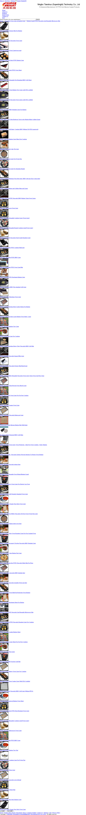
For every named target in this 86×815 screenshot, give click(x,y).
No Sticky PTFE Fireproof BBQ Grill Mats (11, 435)
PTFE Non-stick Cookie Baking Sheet (10, 632)
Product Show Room (9, 812)
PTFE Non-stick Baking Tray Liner (9, 326)
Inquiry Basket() (21, 1)
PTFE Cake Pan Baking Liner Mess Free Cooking (13, 139)
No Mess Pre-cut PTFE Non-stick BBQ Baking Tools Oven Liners (18, 198)
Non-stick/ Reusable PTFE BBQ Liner (10, 257)
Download (19, 812)
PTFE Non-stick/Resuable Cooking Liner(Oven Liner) (14, 720)
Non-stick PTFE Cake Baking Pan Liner (11, 553)
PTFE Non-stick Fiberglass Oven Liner (10, 297)
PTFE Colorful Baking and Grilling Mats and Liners (14, 188)
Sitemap (13, 1)
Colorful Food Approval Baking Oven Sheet (12, 701)
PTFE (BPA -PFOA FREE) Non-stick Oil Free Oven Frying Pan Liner (19, 513)
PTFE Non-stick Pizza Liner (7, 770)
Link (50, 812)
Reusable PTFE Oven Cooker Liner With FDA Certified (15, 681)
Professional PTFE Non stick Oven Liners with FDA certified (16, 99)
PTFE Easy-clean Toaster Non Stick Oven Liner (13, 504)
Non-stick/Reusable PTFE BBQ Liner (10, 740)
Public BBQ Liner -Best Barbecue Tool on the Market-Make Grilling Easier (20, 119)
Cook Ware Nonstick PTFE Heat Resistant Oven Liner (14, 711)
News (24, 812)
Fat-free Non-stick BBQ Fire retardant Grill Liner (13, 287)
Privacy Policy (56, 812)
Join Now (7, 1)
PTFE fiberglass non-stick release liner (10, 464)
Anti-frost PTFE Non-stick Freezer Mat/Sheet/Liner (13, 366)
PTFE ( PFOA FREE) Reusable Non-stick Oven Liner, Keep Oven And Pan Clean (22, 375)
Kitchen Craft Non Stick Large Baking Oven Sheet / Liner (15, 316)
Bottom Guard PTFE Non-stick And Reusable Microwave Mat (43, 21)
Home (1, 21)
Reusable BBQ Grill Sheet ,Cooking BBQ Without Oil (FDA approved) (19, 129)
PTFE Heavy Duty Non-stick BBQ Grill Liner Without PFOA (16, 691)
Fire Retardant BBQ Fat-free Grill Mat (10, 661)
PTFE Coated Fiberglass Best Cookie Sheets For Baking (15, 306)
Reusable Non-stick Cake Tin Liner (9, 149)
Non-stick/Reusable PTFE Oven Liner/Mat (11, 267)
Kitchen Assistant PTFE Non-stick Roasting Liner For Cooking (17, 622)
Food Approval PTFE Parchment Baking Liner (12, 277)
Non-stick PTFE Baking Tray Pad (9, 750)
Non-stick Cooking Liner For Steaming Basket (12, 168)
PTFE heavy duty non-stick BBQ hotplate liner (12, 573)
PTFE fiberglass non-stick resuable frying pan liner (13, 582)
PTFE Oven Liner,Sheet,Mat (7, 789)
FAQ (3, 18)
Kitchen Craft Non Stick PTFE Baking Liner (12, 60)
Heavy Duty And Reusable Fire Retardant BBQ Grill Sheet (15, 80)
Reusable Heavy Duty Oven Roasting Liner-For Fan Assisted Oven (18, 533)
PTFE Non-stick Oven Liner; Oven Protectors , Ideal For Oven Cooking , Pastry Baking (23, 444)
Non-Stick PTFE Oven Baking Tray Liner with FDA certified (16, 90)
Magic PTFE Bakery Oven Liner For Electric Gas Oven (15, 484)
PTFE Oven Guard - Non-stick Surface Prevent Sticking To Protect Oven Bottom (21, 454)
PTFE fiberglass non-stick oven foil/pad (10, 780)
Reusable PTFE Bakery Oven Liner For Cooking (13, 671)
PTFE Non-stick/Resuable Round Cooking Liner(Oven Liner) (16, 228)
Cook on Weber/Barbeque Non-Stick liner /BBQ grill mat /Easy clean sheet (20, 178)
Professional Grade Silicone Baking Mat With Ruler (13, 425)
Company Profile (31, 812)
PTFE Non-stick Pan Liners (7, 651)
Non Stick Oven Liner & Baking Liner (15, 21)
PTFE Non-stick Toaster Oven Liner (9, 405)
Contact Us (40, 812)
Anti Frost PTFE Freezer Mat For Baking (11, 30)
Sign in (2, 1)
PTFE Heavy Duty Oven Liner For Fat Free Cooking (14, 395)
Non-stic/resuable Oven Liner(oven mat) (10, 50)
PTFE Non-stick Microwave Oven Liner (11, 730)
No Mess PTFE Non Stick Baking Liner (10, 799)
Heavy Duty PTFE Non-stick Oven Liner (11, 40)
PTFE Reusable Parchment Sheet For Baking (12, 602)
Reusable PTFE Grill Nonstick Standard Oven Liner (14, 494)
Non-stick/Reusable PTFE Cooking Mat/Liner (12, 247)
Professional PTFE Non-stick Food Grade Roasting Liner (15, 237)
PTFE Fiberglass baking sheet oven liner (11, 523)
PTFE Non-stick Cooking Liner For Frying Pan (12, 760)
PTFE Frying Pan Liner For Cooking (10, 336)
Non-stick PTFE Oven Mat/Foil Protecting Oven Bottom (15, 592)
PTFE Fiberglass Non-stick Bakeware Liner (11, 415)
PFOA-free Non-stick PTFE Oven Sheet (11, 70)
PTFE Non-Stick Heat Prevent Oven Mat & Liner (13, 385)
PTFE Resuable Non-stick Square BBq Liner (12, 356)
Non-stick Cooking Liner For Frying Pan (11, 159)
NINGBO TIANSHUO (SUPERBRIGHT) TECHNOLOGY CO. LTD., (26, 814)
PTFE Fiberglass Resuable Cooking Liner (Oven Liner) (15, 218)
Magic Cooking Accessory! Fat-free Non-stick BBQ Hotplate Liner (18, 543)
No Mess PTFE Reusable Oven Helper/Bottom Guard (14, 474)
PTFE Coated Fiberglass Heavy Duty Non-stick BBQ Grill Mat (17, 346)
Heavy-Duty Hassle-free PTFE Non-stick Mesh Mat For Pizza (16, 563)
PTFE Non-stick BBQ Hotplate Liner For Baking (13, 109)
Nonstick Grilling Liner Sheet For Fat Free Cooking (14, 642)
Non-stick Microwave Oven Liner (9, 208)
